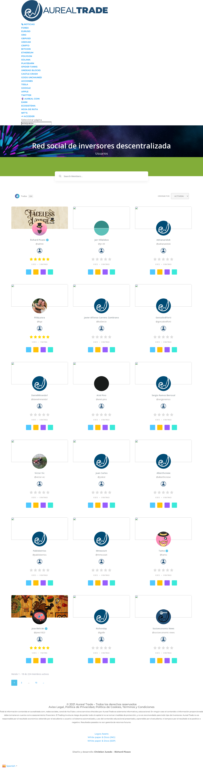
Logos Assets (101, 733)
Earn (24, 102)
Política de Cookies (108, 707)
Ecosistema (28, 105)
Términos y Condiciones (138, 707)
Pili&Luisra (39, 317)
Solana (25, 59)
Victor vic (39, 473)
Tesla (24, 84)
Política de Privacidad (79, 707)
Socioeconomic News (163, 628)
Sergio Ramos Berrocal (163, 395)
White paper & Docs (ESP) (101, 740)
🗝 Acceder (27, 116)
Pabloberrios (39, 550)
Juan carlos (101, 473)
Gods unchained (31, 77)
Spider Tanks (29, 66)
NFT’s (24, 113)
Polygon (26, 56)
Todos (26, 196)
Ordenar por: (164, 196)
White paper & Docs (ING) (101, 737)
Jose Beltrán (38, 628)
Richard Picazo (37, 240)
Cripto (25, 45)
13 (36, 682)
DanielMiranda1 (39, 395)
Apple (24, 91)
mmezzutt (101, 550)
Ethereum (27, 52)
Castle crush (29, 74)
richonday (101, 628)
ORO (23, 35)
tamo (162, 550)
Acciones (27, 81)
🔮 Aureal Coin (30, 98)
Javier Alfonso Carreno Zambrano (101, 317)
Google (26, 88)
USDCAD (26, 42)
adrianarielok (163, 240)
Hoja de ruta (29, 109)
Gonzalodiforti (163, 317)
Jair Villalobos (101, 240)
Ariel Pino (101, 395)
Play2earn (27, 63)
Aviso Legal (56, 707)
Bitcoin (26, 49)
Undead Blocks (31, 70)
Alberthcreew (163, 473)
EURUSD (25, 31)
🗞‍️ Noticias (28, 24)
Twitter (26, 95)
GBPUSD (26, 38)
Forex (25, 28)
